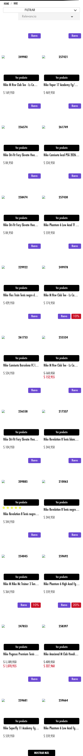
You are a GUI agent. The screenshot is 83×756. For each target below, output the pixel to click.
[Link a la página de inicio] (6, 4)
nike (16, 3)
